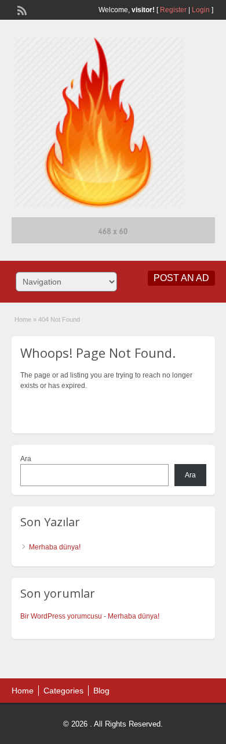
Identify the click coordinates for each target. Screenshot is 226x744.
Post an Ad (181, 278)
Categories (63, 690)
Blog (101, 690)
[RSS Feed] (20, 9)
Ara (25, 459)
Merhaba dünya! (55, 547)
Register (173, 10)
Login (201, 10)
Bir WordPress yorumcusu (61, 616)
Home (22, 319)
